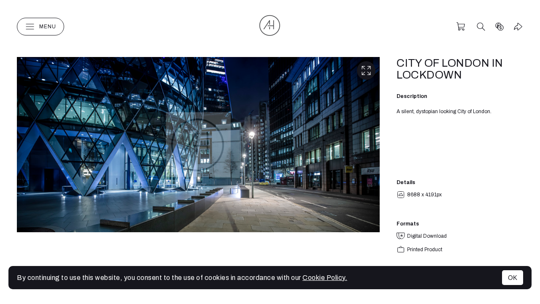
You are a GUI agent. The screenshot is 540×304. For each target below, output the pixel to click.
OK (512, 277)
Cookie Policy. (324, 277)
